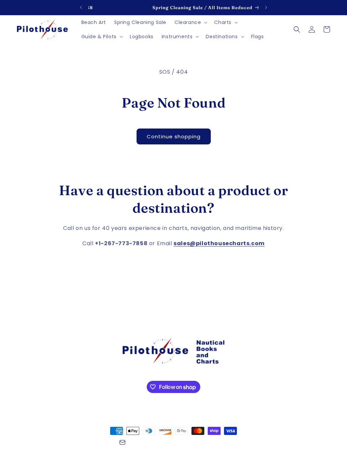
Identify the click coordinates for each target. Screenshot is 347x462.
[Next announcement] (266, 7)
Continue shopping (174, 136)
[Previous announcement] (81, 7)
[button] (190, 22)
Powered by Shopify (94, 443)
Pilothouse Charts (54, 443)
